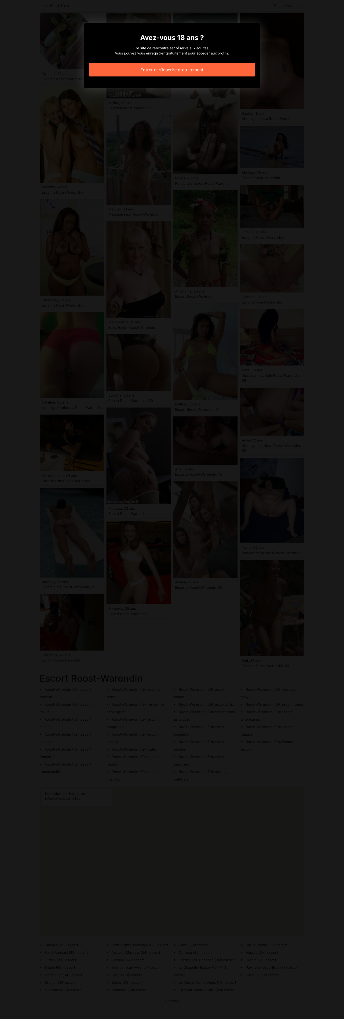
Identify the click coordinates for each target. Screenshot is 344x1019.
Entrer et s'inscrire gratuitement (172, 69)
